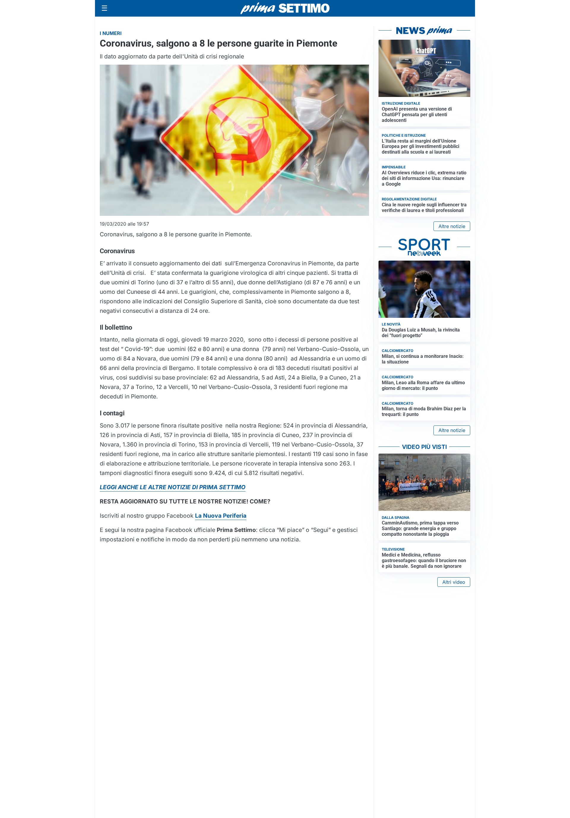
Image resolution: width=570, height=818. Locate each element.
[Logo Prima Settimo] (285, 8)
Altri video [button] (453, 582)
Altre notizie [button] (451, 226)
